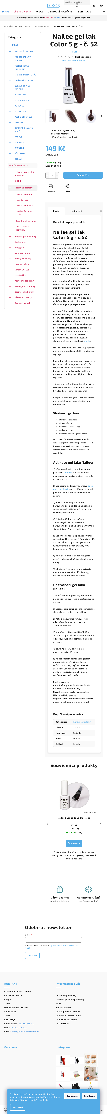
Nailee (74, 52)
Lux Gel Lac (22, 200)
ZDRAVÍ (18, 159)
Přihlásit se (32, 955)
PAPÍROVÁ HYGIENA (23, 80)
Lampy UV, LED (22, 269)
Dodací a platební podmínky (70, 999)
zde (46, 1100)
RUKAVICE (19, 142)
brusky (86, 341)
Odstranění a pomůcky (22, 228)
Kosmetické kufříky (24, 291)
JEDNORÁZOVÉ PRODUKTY (21, 67)
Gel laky (18, 181)
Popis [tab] (56, 211)
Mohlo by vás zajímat (66, 1019)
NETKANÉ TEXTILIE (23, 51)
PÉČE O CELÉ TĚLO (23, 116)
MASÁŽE (18, 136)
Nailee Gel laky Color (24, 213)
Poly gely (19, 247)
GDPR (58, 1003)
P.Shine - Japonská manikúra (24, 174)
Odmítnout (72, 1096)
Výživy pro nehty (23, 297)
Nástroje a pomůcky (24, 286)
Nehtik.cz (48, 17)
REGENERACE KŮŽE (23, 100)
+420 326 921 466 (25, 1023)
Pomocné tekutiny (24, 280)
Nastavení (18, 1107)
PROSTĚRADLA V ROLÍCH (22, 59)
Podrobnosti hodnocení (74, 60)
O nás (58, 991)
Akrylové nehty (22, 253)
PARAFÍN (18, 122)
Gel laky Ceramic (25, 205)
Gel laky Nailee (24, 194)
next (100, 824)
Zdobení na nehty (23, 303)
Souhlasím (89, 1096)
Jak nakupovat (63, 1007)
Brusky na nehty (22, 258)
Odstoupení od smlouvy (68, 1011)
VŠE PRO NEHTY (20, 165)
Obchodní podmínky (66, 995)
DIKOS (58, 17)
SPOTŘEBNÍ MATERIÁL (25, 74)
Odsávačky (20, 275)
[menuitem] (5, 11)
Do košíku (84, 175)
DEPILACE (19, 105)
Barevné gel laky (24, 187)
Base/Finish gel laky (26, 221)
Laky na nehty (21, 264)
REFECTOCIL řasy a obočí (23, 129)
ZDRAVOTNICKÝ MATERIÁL (22, 87)
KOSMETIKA (20, 111)
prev (47, 824)
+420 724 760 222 (19, 1027)
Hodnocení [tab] (76, 211)
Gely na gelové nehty (25, 236)
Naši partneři (62, 1023)
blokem (68, 472)
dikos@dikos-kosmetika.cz (25, 1031)
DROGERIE (19, 147)
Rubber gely (20, 242)
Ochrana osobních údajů (68, 1015)
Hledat (67, 8)
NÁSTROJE (19, 153)
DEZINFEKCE (20, 94)
